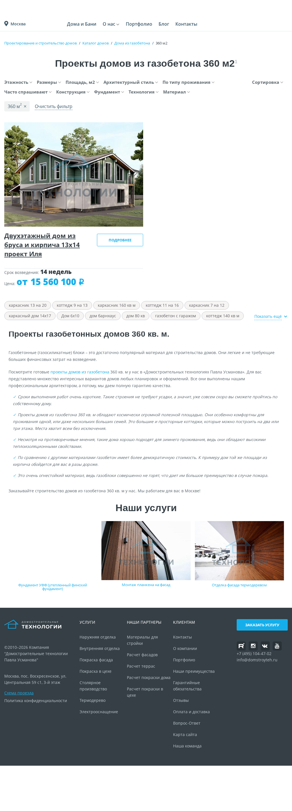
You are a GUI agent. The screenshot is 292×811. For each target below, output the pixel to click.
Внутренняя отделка (100, 648)
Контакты (186, 24)
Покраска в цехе (95, 671)
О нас (109, 24)
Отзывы (181, 700)
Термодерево (93, 700)
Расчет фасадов (142, 654)
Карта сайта (185, 734)
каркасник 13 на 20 (27, 305)
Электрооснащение (99, 711)
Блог (164, 24)
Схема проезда (19, 693)
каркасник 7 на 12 (206, 305)
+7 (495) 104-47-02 (254, 653)
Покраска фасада (96, 659)
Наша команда (187, 746)
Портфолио (139, 24)
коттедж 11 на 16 (162, 305)
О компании (185, 648)
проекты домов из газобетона (79, 372)
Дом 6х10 (70, 315)
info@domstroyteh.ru (257, 659)
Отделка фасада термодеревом (239, 585)
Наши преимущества (194, 671)
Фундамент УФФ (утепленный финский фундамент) (52, 586)
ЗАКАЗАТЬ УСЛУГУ (262, 624)
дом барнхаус (103, 315)
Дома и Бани (81, 24)
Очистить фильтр (53, 106)
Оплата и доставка (191, 711)
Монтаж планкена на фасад (146, 584)
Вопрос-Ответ (186, 723)
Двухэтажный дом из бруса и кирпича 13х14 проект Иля (42, 244)
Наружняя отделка (98, 637)
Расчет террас (141, 666)
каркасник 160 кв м (116, 305)
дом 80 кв (135, 315)
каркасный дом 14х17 (30, 315)
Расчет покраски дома (149, 677)
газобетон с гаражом (175, 315)
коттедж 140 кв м (222, 315)
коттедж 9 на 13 (72, 305)
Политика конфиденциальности (35, 700)
